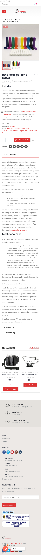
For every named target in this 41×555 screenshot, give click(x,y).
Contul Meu (6, 439)
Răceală (28, 131)
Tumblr (20, 452)
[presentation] (2, 42)
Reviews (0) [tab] (10, 333)
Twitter (14, 146)
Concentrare (24, 129)
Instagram (16, 452)
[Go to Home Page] (3, 19)
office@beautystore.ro (13, 471)
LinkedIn (18, 146)
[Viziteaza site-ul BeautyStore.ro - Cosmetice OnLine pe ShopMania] (8, 512)
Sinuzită (34, 131)
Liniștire (21, 131)
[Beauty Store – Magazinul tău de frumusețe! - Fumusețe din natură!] (20, 11)
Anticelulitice (13, 373)
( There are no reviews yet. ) (22, 81)
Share (4, 146)
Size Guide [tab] (10, 327)
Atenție (16, 129)
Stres (4, 133)
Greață (15, 131)
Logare (4, 442)
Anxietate (9, 129)
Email (26, 146)
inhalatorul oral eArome (19, 230)
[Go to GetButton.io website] (5, 552)
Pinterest (22, 146)
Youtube (12, 452)
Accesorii (13, 126)
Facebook (10, 146)
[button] (30, 348)
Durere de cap (7, 131)
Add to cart (23, 140)
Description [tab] (11, 155)
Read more (31, 385)
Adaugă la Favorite (33, 140)
